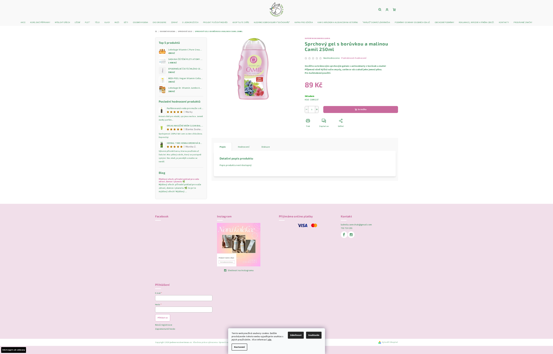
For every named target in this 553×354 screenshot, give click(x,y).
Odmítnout (296, 335)
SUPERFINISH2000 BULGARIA (317, 38)
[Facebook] (344, 234)
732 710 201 (347, 228)
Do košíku (362, 109)
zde (270, 339)
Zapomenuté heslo (165, 329)
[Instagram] (351, 234)
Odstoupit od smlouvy (13, 349)
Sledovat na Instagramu (241, 270)
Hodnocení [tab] (244, 146)
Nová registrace (163, 324)
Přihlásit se (163, 317)
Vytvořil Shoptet (390, 342)
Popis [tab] (223, 146)
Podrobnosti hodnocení (353, 58)
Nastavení (239, 347)
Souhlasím (313, 335)
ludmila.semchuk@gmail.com (356, 224)
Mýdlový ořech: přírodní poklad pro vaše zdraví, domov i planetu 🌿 (179, 180)
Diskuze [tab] (266, 146)
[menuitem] (23, 22)
